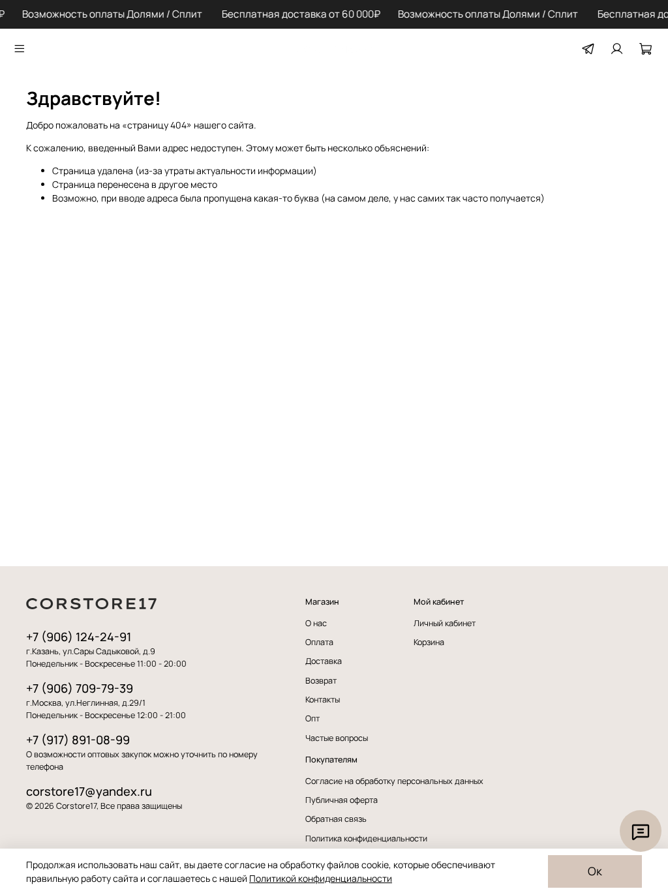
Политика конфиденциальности (366, 838)
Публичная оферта (341, 800)
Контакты (322, 699)
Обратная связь (336, 818)
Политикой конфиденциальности (320, 878)
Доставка (323, 661)
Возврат (321, 680)
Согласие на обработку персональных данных (394, 781)
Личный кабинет (445, 623)
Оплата (319, 642)
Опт (312, 718)
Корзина (429, 642)
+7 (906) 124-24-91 (78, 636)
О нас (316, 623)
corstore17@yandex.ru (89, 791)
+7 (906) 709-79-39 (79, 688)
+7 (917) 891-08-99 (78, 740)
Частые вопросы (336, 738)
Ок (595, 871)
